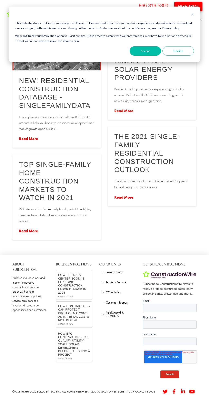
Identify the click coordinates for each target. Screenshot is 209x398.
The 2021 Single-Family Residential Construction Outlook (147, 153)
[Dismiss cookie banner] (192, 15)
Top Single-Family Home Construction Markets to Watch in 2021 (55, 180)
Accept (145, 51)
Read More (28, 138)
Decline (178, 51)
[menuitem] (112, 272)
